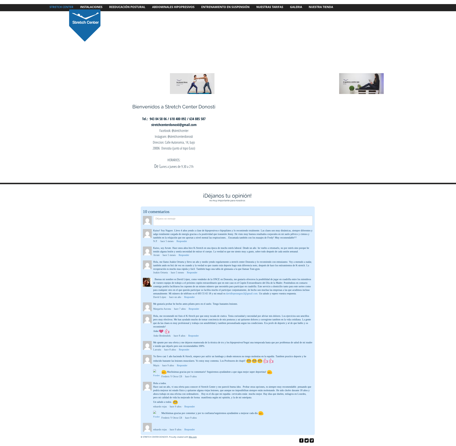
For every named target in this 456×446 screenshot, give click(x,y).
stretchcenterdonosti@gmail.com (174, 124)
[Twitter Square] (306, 440)
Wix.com (193, 436)
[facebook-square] (301, 440)
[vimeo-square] (312, 440)
